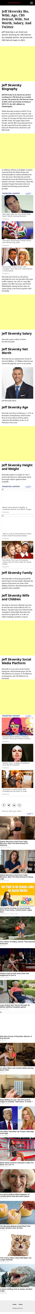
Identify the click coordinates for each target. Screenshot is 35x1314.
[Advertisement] (17, 63)
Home (14, 1304)
